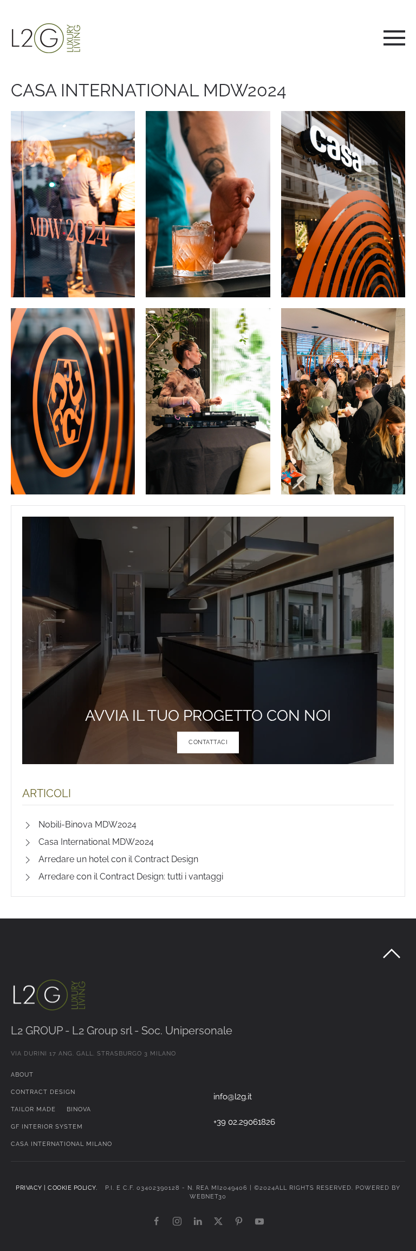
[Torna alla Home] (46, 38)
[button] (394, 38)
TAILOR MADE (33, 1109)
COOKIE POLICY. (75, 1187)
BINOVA (79, 1109)
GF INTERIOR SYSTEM (47, 1126)
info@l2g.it (232, 1096)
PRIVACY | (32, 1187)
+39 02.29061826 (244, 1121)
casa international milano (61, 1144)
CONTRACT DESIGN (43, 1092)
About (22, 1074)
